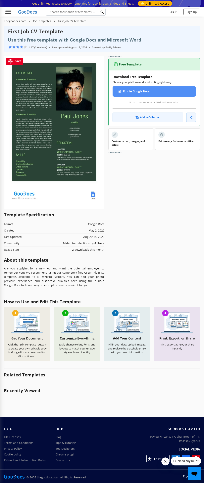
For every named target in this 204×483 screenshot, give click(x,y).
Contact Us (63, 460)
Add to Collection (150, 117)
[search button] (102, 11)
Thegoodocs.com (15, 21)
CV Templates (42, 21)
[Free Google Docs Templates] (28, 12)
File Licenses (12, 437)
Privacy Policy (13, 448)
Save (17, 61)
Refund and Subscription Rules (25, 460)
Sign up (192, 12)
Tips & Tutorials (66, 443)
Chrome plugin (66, 454)
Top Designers (65, 448)
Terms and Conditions (18, 443)
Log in (174, 12)
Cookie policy (12, 454)
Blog (58, 437)
